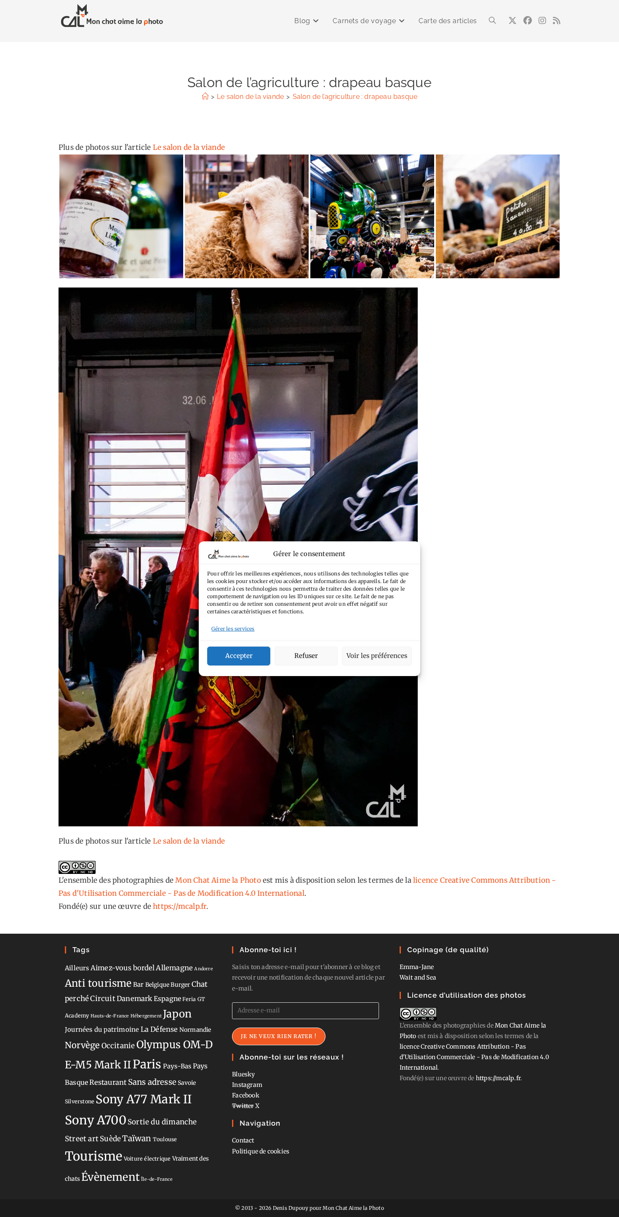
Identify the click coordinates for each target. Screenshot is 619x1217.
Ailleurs (77, 968)
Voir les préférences (377, 656)
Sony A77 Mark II (144, 1099)
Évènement (110, 1177)
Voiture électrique (147, 1159)
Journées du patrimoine (102, 1029)
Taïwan (136, 1138)
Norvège (82, 1045)
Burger (180, 984)
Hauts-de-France (110, 1016)
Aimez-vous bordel (123, 968)
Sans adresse (152, 1082)
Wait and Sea (418, 977)
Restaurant (107, 1082)
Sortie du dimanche (162, 1121)
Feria (189, 999)
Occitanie (118, 1045)
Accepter (239, 656)
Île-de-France (157, 1179)
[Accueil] (205, 97)
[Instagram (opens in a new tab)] (542, 20)
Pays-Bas (177, 1066)
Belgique (157, 984)
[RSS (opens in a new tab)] (557, 20)
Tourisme (94, 1156)
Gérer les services (233, 629)
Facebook (245, 1095)
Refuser (306, 656)
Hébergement (146, 1016)
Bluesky (243, 1074)
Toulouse (165, 1139)
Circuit (102, 998)
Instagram (247, 1085)
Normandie (195, 1029)
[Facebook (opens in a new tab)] (527, 20)
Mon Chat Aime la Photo (218, 880)
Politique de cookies (260, 1151)
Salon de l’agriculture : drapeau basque (355, 97)
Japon (177, 1013)
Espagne (167, 999)
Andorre (203, 969)
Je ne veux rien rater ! (279, 1036)
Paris (147, 1064)
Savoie (187, 1083)
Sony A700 (95, 1120)
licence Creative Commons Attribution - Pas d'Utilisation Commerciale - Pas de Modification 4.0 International (474, 1057)
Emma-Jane (417, 967)
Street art (82, 1138)
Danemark (134, 998)
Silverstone (79, 1101)
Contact (243, 1140)
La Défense (159, 1029)
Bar (138, 984)
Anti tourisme (98, 983)
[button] (121, 216)
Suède (110, 1138)
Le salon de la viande (189, 147)
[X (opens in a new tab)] (512, 20)
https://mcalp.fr (179, 906)
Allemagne (174, 968)
